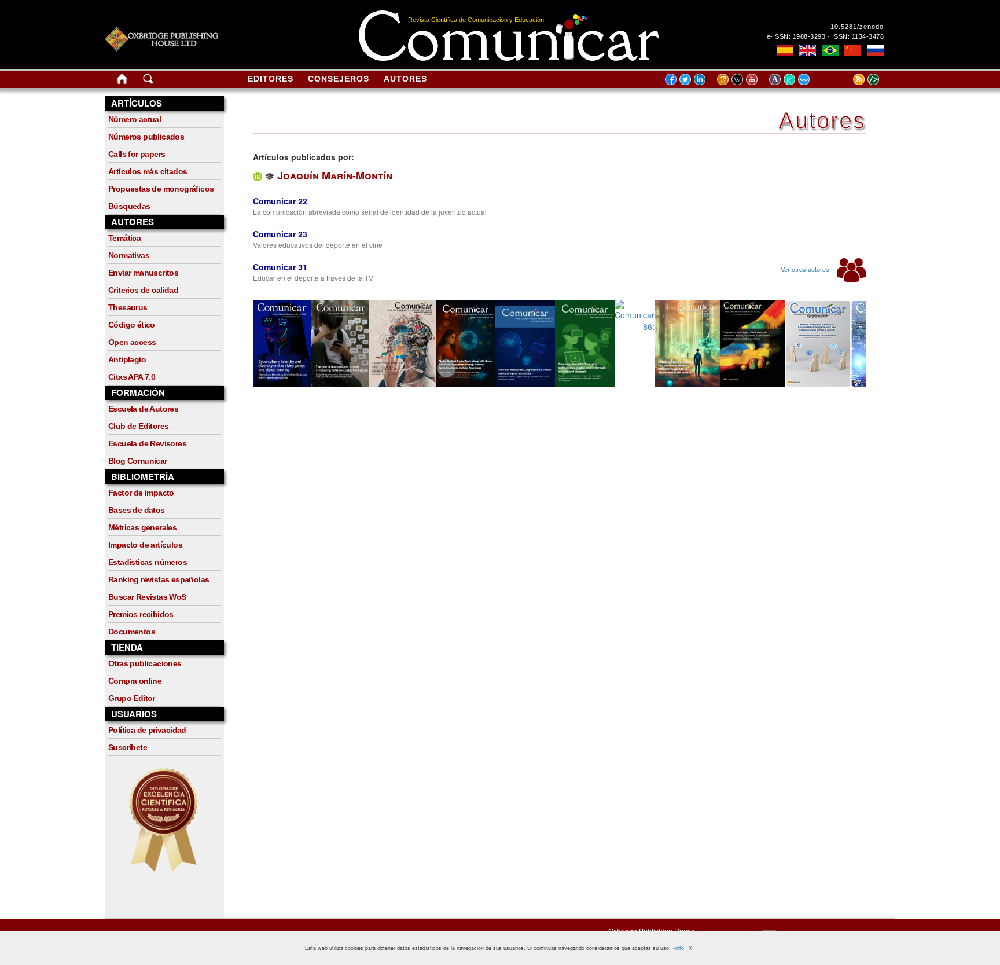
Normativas (128, 255)
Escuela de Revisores (147, 443)
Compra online (134, 680)
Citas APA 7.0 (131, 376)
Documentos (131, 631)
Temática (124, 238)
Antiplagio (127, 359)
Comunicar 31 (280, 267)
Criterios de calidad (143, 290)
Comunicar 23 (280, 234)
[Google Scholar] (724, 78)
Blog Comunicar (137, 460)
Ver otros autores (806, 269)
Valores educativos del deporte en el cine (318, 244)
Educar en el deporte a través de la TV (313, 277)
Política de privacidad (147, 730)
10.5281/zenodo (857, 26)
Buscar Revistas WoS (147, 596)
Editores (270, 78)
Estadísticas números (147, 562)
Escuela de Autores (143, 408)
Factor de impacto (141, 492)
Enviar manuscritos (143, 272)
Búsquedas (129, 206)
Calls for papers (136, 154)
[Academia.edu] (776, 78)
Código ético (131, 324)
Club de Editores (138, 426)
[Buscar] (148, 81)
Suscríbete (127, 747)
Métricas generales (142, 527)
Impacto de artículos (145, 544)
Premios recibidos (141, 614)
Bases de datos (136, 510)
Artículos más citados (147, 171)
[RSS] (844, 78)
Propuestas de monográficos (161, 188)
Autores (405, 78)
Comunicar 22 (280, 201)
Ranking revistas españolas (158, 579)
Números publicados (146, 136)
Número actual (134, 119)
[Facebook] (671, 78)
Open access (132, 342)
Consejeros (338, 78)
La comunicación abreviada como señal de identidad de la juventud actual (370, 212)
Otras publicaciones (145, 663)
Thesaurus (128, 307)
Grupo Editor (131, 698)
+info (678, 948)
